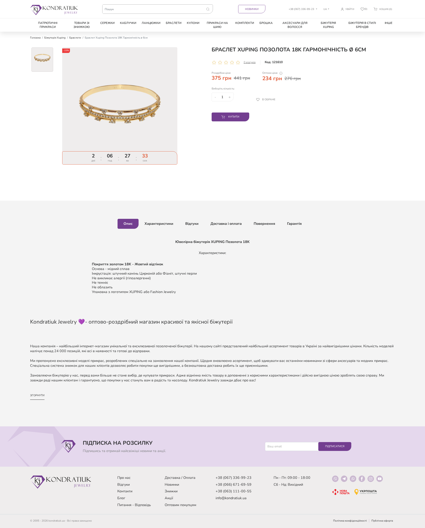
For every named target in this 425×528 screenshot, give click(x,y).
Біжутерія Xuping (328, 25)
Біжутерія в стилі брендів (362, 25)
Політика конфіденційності (350, 520)
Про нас (124, 477)
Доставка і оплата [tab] (226, 223)
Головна (35, 37)
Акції (169, 498)
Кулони (193, 23)
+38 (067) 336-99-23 (233, 477)
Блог (121, 498)
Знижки (171, 491)
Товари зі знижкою (81, 25)
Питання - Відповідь (134, 505)
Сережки (107, 23)
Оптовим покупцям (180, 505)
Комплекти (244, 23)
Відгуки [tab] (192, 223)
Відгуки (123, 484)
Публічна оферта (382, 520)
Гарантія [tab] (294, 223)
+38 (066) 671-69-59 (233, 484)
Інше (388, 23)
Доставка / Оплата (180, 477)
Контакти (124, 491)
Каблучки (128, 23)
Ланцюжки (151, 23)
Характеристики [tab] (159, 223)
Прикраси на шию (217, 25)
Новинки (252, 9)
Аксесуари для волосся (294, 25)
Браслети (174, 23)
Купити (233, 116)
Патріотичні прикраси (47, 25)
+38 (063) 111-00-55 (233, 491)
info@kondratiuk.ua (231, 498)
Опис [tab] (128, 223)
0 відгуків (250, 62)
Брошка (266, 23)
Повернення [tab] (264, 223)
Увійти (349, 9)
